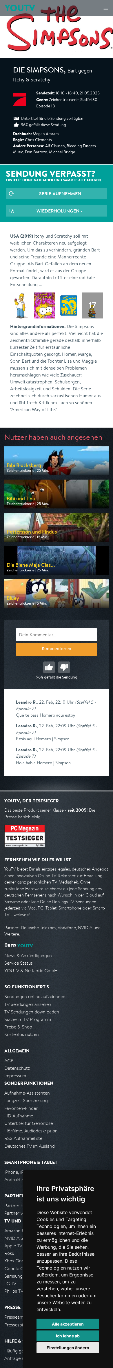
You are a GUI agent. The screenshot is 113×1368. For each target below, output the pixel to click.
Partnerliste (16, 1206)
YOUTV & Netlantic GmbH (31, 971)
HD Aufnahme (18, 1116)
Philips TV (13, 1291)
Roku (9, 1253)
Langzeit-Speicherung (26, 1100)
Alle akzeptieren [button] (68, 1324)
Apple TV (13, 1246)
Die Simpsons (38, 71)
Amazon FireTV (19, 1231)
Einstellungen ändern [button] (68, 1347)
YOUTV (20, 7)
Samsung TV (16, 1276)
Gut (49, 667)
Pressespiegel (17, 1325)
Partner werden (19, 1213)
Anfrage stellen (19, 1358)
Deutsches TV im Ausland (29, 1146)
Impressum (15, 1076)
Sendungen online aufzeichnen (34, 997)
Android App (17, 1180)
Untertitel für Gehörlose (28, 1123)
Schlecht (64, 667)
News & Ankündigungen (28, 956)
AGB (9, 1061)
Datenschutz (17, 1068)
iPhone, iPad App (21, 1172)
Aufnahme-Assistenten (27, 1093)
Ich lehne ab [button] (68, 1335)
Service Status (18, 963)
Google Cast (17, 1269)
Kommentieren (56, 649)
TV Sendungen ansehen (27, 1004)
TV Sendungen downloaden (31, 1012)
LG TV (10, 1284)
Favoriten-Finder (21, 1108)
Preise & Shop (18, 1027)
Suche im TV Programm (27, 1019)
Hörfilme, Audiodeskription (31, 1131)
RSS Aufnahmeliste (23, 1138)
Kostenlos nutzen (21, 1034)
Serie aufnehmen (60, 193)
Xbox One (14, 1261)
